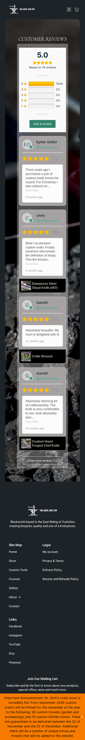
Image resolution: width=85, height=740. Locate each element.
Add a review (42, 124)
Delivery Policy (52, 570)
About (13, 597)
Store (12, 561)
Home (13, 552)
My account (50, 552)
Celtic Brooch (42, 356)
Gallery (13, 588)
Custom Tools (18, 570)
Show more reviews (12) (42, 460)
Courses (14, 579)
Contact (14, 606)
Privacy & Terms (53, 561)
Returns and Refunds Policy (60, 579)
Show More (32, 190)
